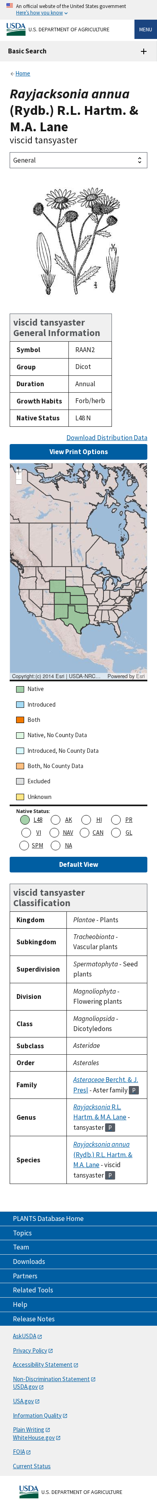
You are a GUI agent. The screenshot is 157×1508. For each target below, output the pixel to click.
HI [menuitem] (99, 819)
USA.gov (23, 1401)
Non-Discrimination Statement (51, 1379)
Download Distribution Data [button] (106, 438)
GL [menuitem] (129, 832)
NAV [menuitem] (68, 832)
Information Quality (37, 1415)
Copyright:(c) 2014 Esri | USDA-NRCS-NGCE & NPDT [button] (58, 676)
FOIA (19, 1451)
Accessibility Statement (42, 1364)
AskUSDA (24, 1336)
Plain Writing (28, 1429)
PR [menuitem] (128, 819)
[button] (19, 473)
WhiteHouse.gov (34, 1437)
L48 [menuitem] (37, 819)
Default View (78, 864)
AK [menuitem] (68, 819)
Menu (145, 29)
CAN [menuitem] (98, 832)
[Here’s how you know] (78, 10)
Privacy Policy (30, 1350)
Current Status (32, 1466)
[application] (78, 571)
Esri (140, 676)
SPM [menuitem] (37, 845)
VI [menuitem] (38, 832)
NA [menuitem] (68, 845)
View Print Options (79, 451)
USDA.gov (25, 1386)
